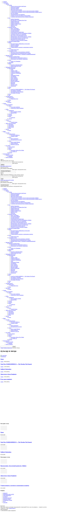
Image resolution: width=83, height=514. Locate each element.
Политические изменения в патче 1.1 (19, 57)
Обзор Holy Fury (14, 98)
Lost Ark (7, 132)
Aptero (2, 361)
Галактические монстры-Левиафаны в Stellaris (21, 33)
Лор (9, 95)
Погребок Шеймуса (15, 135)
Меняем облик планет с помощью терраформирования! (23, 54)
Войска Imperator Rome (16, 66)
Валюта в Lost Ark (15, 144)
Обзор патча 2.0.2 (15, 49)
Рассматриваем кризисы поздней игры (19, 37)
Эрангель (13, 117)
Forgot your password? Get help (7, 180)
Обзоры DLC (11, 97)
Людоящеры (13, 76)
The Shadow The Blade (16, 90)
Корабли (10, 152)
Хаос (12, 74)
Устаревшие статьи (12, 50)
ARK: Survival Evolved (11, 123)
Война (9, 42)
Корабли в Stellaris (15, 44)
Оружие (10, 114)
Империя (13, 83)
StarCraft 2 (8, 101)
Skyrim (7, 129)
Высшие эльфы (14, 80)
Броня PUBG (14, 112)
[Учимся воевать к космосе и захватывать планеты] (4, 483)
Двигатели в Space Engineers (17, 108)
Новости (10, 148)
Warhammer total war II (10, 67)
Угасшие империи (15, 30)
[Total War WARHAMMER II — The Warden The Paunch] (4, 439)
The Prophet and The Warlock (17, 91)
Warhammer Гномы (15, 75)
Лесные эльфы (14, 84)
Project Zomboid (9, 157)
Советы (10, 118)
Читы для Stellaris (15, 28)
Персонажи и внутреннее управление (19, 59)
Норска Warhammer (15, 81)
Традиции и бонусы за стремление (18, 34)
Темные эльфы (14, 70)
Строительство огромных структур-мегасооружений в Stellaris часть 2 (26, 12)
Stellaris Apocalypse (15, 22)
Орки (12, 69)
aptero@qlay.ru (12, 508)
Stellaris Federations (15, 19)
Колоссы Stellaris (14, 46)
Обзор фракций (11, 68)
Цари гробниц (14, 77)
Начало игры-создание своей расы (18, 6)
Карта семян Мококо (15, 142)
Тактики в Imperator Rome (16, 64)
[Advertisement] (10, 401)
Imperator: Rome (9, 55)
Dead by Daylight (9, 155)
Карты (9, 116)
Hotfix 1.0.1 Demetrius (15, 61)
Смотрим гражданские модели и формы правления (22, 16)
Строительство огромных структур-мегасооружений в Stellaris (25, 11)
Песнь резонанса (14, 138)
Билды (9, 102)
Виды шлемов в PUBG (16, 111)
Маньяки (10, 156)
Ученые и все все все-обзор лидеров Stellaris (20, 15)
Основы (10, 5)
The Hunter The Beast (15, 92)
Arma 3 (7, 119)
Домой (2, 347)
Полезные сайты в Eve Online (17, 150)
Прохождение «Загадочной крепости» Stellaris (21, 36)
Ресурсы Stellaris (14, 13)
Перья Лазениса (14, 143)
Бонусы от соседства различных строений (20, 52)
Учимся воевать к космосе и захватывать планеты (22, 47)
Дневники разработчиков (14, 41)
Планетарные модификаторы (17, 32)
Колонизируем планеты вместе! (18, 39)
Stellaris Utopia (14, 25)
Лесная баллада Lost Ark (16, 139)
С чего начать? (11, 146)
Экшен (4, 103)
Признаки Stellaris (15, 8)
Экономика (10, 62)
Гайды (9, 87)
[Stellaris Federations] (4, 449)
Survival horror (6, 153)
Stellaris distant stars (15, 21)
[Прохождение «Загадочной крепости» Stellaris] (4, 463)
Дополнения (11, 125)
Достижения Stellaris (15, 29)
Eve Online (8, 145)
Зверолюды (13, 85)
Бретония (13, 82)
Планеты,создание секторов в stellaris (19, 40)
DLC (9, 18)
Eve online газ (14, 151)
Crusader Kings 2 (9, 96)
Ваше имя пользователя (18, 162)
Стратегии (5, 2)
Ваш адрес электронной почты (19, 169)
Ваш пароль (15, 163)
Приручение (11, 126)
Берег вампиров (14, 78)
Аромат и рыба (14, 136)
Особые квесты (11, 133)
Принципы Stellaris (15, 7)
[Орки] (4, 429)
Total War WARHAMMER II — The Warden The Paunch (23, 89)
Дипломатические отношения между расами (21, 53)
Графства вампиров (15, 71)
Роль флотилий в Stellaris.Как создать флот (20, 43)
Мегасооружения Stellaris (16, 9)
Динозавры (10, 124)
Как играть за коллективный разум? (19, 35)
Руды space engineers (15, 107)
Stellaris (7, 3)
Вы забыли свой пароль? (6, 166)
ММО (4, 131)
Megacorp (13, 26)
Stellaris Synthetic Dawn (16, 23)
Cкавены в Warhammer (16, 73)
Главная (5, 1)
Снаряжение (11, 110)
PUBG (7, 109)
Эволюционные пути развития (18, 14)
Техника (10, 115)
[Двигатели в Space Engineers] (4, 473)
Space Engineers (9, 104)
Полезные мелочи (12, 27)
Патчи (9, 48)
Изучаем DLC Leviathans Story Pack (19, 20)
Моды (9, 94)
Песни (9, 137)
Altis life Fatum (14, 122)
